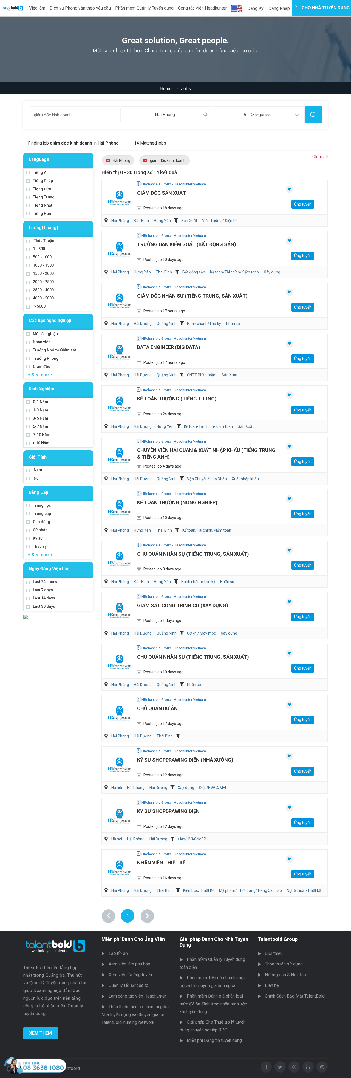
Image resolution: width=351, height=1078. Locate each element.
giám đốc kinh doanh (168, 160)
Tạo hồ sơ (118, 953)
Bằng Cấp (38, 492)
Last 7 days (43, 590)
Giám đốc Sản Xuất (161, 193)
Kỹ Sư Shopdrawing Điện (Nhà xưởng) (185, 760)
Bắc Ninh (141, 220)
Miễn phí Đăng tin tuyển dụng (214, 1040)
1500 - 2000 (43, 273)
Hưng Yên (162, 220)
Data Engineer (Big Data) (168, 347)
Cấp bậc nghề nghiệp (50, 320)
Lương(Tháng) (43, 227)
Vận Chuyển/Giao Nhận (207, 479)
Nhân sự (233, 323)
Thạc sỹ (40, 546)
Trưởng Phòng (46, 358)
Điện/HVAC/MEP (213, 787)
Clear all (320, 156)
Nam (37, 470)
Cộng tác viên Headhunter (202, 8)
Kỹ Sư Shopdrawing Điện (168, 811)
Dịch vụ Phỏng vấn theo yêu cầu (80, 8)
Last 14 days (44, 598)
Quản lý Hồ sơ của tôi (129, 985)
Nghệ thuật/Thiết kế (304, 890)
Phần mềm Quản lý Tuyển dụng (144, 8)
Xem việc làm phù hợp (129, 964)
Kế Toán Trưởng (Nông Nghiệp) (177, 502)
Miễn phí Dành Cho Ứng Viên (133, 939)
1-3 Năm (40, 410)
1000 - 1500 (43, 265)
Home (166, 88)
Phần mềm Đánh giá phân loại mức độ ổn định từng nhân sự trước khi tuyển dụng (213, 1003)
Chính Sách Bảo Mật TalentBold (295, 996)
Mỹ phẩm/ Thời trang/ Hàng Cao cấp (250, 890)
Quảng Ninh (167, 323)
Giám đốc (41, 366)
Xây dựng (272, 272)
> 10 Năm (41, 443)
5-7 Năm (40, 426)
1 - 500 (39, 249)
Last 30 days (44, 606)
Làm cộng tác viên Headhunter (137, 996)
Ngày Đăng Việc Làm (50, 568)
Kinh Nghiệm (41, 388)
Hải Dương (143, 323)
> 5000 (39, 306)
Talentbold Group (278, 939)
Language (39, 159)
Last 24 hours (45, 582)
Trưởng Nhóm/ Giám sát (54, 350)
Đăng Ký (255, 8)
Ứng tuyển (303, 204)
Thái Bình (164, 272)
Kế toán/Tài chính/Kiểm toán (234, 272)
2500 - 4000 (43, 290)
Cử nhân (40, 530)
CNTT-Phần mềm (202, 375)
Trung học (42, 505)
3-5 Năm (40, 418)
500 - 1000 (42, 257)
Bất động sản (193, 272)
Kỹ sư (38, 538)
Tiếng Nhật (42, 205)
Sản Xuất (189, 220)
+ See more (40, 374)
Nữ (36, 478)
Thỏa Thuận (43, 240)
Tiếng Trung (44, 197)
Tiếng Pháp (43, 180)
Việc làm (37, 8)
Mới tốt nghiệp (45, 334)
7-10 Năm (41, 435)
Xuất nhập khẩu (245, 479)
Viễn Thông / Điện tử (219, 220)
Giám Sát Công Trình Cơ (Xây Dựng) (182, 605)
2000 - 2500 (43, 281)
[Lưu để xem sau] (289, 189)
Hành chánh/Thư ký (204, 323)
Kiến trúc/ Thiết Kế (198, 890)
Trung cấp (42, 513)
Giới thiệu (273, 953)
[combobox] (167, 114)
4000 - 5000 (43, 298)
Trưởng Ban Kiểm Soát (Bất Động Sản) (186, 244)
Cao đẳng (41, 522)
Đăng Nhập (279, 8)
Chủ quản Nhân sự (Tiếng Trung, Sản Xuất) (193, 657)
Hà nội (116, 787)
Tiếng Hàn (42, 213)
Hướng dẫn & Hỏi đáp (285, 974)
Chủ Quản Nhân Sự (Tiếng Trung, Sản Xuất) (193, 554)
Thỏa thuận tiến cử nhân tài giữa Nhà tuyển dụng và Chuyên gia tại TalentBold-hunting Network (135, 1014)
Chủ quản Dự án (157, 708)
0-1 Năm (40, 402)
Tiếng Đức (42, 189)
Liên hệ (272, 985)
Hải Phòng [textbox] (165, 114)
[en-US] (237, 9)
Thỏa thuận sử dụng (284, 964)
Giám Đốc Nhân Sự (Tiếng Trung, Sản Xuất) (192, 296)
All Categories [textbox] (257, 114)
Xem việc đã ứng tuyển (130, 974)
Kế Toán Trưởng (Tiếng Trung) (177, 399)
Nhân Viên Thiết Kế (161, 863)
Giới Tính (38, 457)
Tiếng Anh (42, 172)
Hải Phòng (121, 160)
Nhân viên (41, 342)
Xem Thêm (40, 1033)
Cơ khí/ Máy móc (201, 633)
